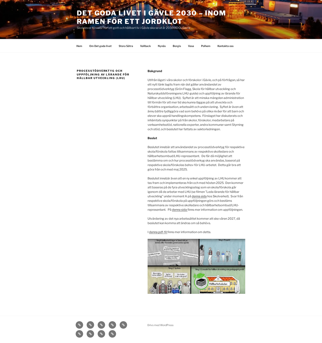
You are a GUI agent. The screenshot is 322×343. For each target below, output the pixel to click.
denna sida (199, 196)
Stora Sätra (126, 46)
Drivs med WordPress (160, 325)
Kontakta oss (225, 46)
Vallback (145, 46)
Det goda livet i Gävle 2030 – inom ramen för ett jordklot (151, 17)
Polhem (205, 46)
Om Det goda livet (100, 46)
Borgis (177, 46)
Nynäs (162, 46)
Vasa (191, 46)
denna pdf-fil (158, 232)
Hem (79, 46)
